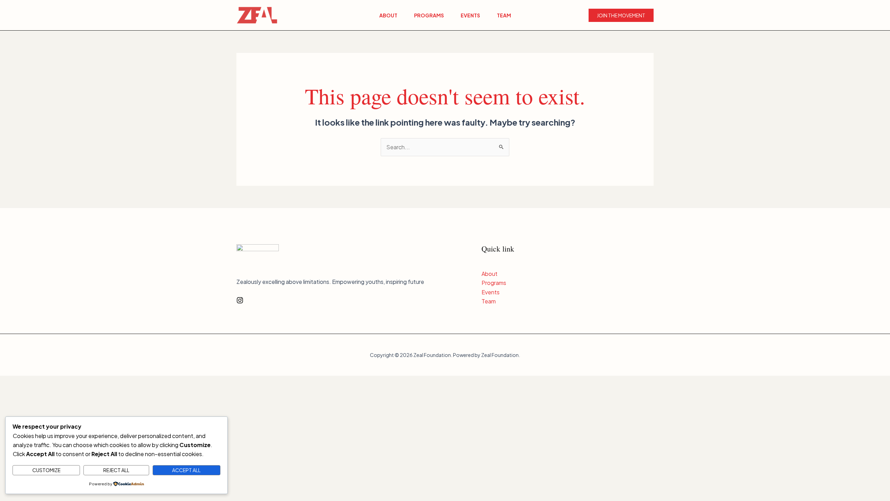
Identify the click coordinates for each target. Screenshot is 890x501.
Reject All (116, 470)
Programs (494, 282)
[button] (621, 15)
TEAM (504, 15)
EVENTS (470, 15)
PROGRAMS (429, 15)
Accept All (186, 470)
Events (491, 292)
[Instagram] (239, 300)
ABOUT (388, 15)
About (489, 273)
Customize (46, 470)
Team (489, 301)
